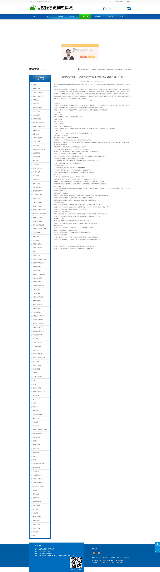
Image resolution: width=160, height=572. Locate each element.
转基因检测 (36, 471)
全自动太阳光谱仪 (37, 194)
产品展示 (72, 16)
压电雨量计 (36, 134)
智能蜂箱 (35, 350)
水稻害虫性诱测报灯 (38, 319)
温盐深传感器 (36, 528)
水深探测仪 (36, 145)
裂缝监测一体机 (37, 232)
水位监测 (35, 422)
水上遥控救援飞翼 (37, 304)
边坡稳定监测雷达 (37, 191)
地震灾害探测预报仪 (38, 263)
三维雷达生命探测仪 (38, 323)
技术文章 (85, 16)
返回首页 (116, 1)
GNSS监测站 (36, 175)
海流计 (34, 535)
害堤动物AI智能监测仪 (39, 463)
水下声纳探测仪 (37, 312)
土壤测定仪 (36, 448)
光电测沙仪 (36, 520)
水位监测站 (36, 160)
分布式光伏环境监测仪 (39, 225)
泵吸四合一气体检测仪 (39, 274)
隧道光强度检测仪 (37, 433)
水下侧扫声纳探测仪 (38, 316)
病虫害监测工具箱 (37, 335)
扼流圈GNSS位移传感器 (39, 122)
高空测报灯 (36, 395)
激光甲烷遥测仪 (37, 270)
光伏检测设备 (36, 153)
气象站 (34, 84)
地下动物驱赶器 (37, 501)
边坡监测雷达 (36, 505)
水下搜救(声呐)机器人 (38, 297)
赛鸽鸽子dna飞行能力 (38, 486)
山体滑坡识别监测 (37, 342)
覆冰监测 (35, 509)
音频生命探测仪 (37, 206)
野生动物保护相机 (37, 414)
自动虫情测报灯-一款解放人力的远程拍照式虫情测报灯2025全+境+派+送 (76, 246)
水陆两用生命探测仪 (38, 327)
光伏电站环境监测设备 (39, 285)
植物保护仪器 (36, 111)
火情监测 (35, 513)
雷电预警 (35, 372)
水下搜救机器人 (37, 293)
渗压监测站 (36, 361)
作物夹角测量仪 (37, 388)
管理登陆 (126, 557)
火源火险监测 (36, 437)
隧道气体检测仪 (37, 516)
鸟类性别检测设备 (37, 482)
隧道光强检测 (36, 444)
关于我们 (47, 16)
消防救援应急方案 (37, 376)
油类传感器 (36, 498)
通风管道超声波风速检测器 (40, 429)
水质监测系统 (36, 115)
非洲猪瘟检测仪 (37, 88)
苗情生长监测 (36, 183)
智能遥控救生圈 (37, 308)
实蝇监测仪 (36, 338)
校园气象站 (36, 100)
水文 (34, 380)
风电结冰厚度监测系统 (39, 391)
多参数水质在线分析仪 (39, 149)
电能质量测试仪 (37, 289)
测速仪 (34, 460)
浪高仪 (34, 251)
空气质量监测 (36, 172)
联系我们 (128, 1)
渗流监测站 (36, 410)
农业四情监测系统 (37, 107)
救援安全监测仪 (37, 244)
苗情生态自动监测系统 (39, 357)
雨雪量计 (35, 441)
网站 (93, 557)
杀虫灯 (34, 403)
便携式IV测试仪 (37, 300)
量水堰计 (35, 407)
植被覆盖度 (36, 179)
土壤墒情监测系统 (37, 92)
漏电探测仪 (36, 236)
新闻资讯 (60, 16)
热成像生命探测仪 (37, 202)
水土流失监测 (36, 467)
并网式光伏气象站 (37, 217)
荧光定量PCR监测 (37, 168)
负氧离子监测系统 (37, 96)
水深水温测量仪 (37, 187)
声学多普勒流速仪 (37, 247)
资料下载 (97, 16)
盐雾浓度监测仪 (37, 524)
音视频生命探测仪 (37, 221)
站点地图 (120, 560)
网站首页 (35, 16)
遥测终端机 (36, 452)
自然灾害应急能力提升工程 (40, 259)
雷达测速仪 (36, 426)
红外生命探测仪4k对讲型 (39, 210)
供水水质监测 (36, 141)
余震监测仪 (36, 240)
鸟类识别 (35, 532)
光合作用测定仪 (37, 119)
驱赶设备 (35, 384)
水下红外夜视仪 (37, 255)
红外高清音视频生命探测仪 (40, 228)
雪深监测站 (36, 164)
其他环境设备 (36, 130)
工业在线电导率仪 (37, 138)
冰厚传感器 (36, 494)
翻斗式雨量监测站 (37, 354)
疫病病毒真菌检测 (37, 479)
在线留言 (122, 1)
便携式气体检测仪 (37, 278)
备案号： (105, 562)
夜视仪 (34, 399)
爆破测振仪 (36, 418)
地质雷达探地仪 (37, 198)
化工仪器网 (119, 562)
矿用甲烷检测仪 (37, 266)
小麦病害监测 (36, 156)
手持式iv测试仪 (37, 346)
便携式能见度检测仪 (38, 331)
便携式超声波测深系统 (39, 126)
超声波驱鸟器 (36, 369)
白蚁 (34, 456)
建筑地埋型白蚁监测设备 (39, 213)
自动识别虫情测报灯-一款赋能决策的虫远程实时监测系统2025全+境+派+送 (77, 249)
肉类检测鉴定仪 (37, 475)
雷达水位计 (36, 103)
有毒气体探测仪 (37, 282)
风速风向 (35, 490)
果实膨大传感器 (37, 365)
